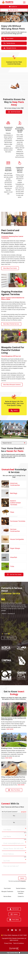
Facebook (8, 930)
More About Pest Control (10, 268)
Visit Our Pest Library (15, 574)
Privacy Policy (8, 943)
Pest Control (9, 38)
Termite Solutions (21, 888)
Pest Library (15, 919)
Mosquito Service (11, 48)
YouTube (12, 930)
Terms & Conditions (18, 943)
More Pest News (15, 790)
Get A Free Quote (15, 112)
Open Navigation (24, 2)
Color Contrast (20, 952)
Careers (15, 914)
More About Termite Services (11, 324)
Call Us (16, 410)
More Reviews (10, 638)
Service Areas (7, 896)
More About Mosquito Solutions (12, 384)
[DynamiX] (14, 948)
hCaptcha (23, 881)
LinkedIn (16, 930)
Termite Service (10, 43)
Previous (4, 17)
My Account (15, 909)
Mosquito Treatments (7, 891)
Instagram (20, 930)
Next (24, 17)
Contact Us (21, 896)
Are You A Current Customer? (10, 811)
